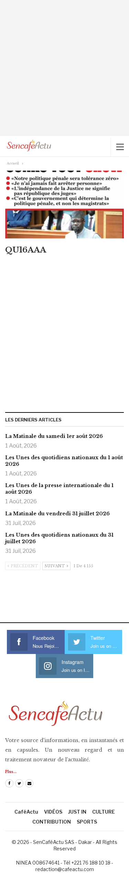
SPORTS (87, 822)
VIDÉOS (53, 812)
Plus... (11, 772)
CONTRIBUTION (51, 822)
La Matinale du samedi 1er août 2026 (54, 436)
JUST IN (77, 812)
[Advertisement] (64, 67)
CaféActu (26, 812)
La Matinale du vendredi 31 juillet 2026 (57, 514)
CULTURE (103, 812)
